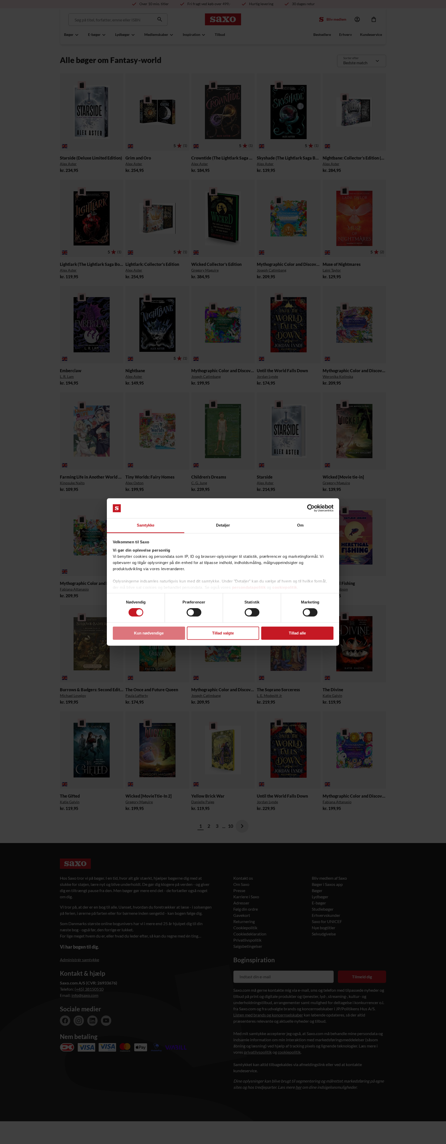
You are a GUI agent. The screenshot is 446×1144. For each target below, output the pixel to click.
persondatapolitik (249, 587)
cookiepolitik (284, 587)
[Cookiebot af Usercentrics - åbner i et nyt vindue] (310, 508)
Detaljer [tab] (223, 525)
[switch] (194, 612)
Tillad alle (297, 633)
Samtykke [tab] (146, 525)
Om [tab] (300, 525)
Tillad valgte (223, 633)
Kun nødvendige (149, 633)
